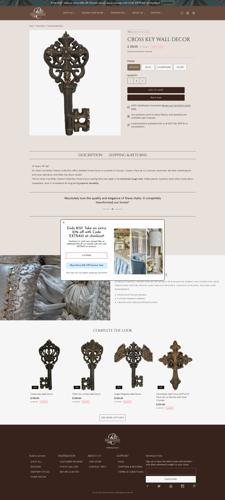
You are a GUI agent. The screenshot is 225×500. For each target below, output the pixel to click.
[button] (86, 256)
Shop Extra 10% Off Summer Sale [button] (86, 265)
